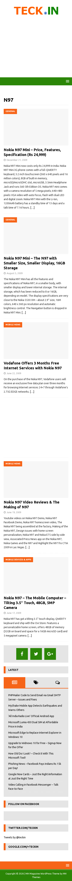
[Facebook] (22, 654)
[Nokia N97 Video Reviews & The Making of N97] (36, 479)
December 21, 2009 (17, 160)
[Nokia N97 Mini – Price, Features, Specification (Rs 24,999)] (36, 127)
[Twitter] (36, 654)
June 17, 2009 (14, 613)
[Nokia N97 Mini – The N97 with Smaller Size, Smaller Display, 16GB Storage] (36, 235)
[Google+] (50, 654)
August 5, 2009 (15, 273)
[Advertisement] (36, 47)
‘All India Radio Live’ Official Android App (31, 716)
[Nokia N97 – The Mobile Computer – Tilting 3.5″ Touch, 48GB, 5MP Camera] (36, 575)
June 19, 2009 (14, 512)
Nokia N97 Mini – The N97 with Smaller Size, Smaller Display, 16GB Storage (34, 263)
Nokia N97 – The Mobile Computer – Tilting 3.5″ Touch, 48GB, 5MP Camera (35, 603)
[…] (32, 207)
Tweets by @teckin (15, 837)
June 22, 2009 (14, 373)
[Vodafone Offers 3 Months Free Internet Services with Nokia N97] (36, 340)
